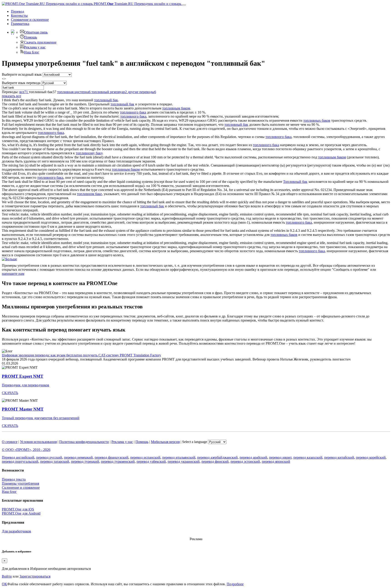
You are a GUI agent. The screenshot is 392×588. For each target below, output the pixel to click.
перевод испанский (145, 457)
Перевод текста (14, 479)
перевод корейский (371, 457)
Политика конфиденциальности (84, 442)
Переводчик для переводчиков (25, 385)
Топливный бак (295, 182)
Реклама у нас (35, 47)
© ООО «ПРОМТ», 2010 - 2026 (26, 450)
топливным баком (176, 108)
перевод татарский (54, 461)
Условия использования (38, 442)
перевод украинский (184, 461)
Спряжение (30, 20)
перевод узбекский (151, 461)
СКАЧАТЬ (10, 393)
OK (4, 584)
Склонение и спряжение (21, 487)
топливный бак (106, 100)
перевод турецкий (85, 461)
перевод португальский (20, 461)
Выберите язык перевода (21, 83)
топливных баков (316, 120)
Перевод (17, 11)
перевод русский (49, 457)
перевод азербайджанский (217, 457)
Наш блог (9, 492)
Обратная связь (36, 32)
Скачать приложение (40, 42)
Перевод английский (18, 457)
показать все (11, 96)
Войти (7, 576)
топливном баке (89, 194)
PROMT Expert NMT (22, 376)
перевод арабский (253, 457)
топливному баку (89, 153)
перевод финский (215, 461)
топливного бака (133, 112)
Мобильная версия (165, 442)
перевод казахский (307, 457)
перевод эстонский (245, 461)
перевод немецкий (78, 457)
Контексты (19, 15)
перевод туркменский (118, 461)
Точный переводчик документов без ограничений (40, 418)
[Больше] (9, 259)
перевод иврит (280, 457)
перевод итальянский (178, 457)
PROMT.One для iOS (18, 509)
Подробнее (235, 584)
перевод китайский (339, 457)
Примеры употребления (20, 483)
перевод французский (111, 457)
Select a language (194, 442)
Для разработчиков (16, 531)
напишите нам (13, 274)
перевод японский (276, 461)
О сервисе (9, 442)
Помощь (30, 37)
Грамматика (20, 24)
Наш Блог (31, 52)
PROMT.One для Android (21, 513)
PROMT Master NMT (23, 409)
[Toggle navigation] (184, 5)
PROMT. (137, 4)
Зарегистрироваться (35, 576)
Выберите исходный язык (22, 74)
